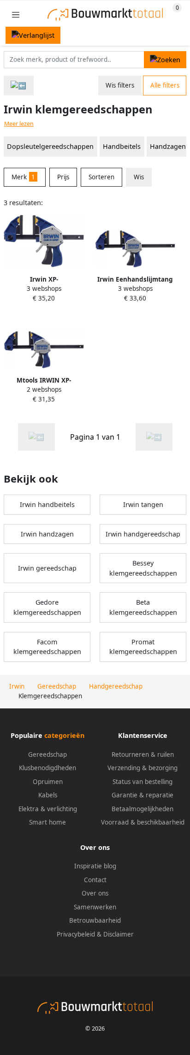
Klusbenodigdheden (47, 768)
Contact (95, 880)
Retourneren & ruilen (143, 754)
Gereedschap (47, 754)
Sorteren (101, 177)
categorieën (64, 735)
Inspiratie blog (95, 866)
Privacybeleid (76, 934)
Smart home (47, 822)
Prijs (63, 177)
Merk (23, 177)
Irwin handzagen (47, 534)
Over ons (95, 893)
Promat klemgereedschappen (143, 646)
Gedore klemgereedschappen (47, 607)
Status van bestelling (142, 782)
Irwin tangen (143, 504)
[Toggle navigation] (16, 14)
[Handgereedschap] (19, 85)
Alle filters (164, 85)
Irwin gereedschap (47, 568)
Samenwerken (95, 907)
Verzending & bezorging (142, 768)
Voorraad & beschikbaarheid (142, 822)
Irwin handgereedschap (143, 534)
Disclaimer (118, 934)
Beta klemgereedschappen (143, 607)
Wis (139, 177)
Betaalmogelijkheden (142, 809)
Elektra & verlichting (47, 809)
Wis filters (120, 85)
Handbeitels (122, 146)
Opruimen (48, 782)
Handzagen (168, 146)
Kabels (47, 795)
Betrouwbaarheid (95, 920)
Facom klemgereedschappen (47, 646)
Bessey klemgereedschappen (143, 568)
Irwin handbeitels (47, 504)
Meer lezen (19, 124)
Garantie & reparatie (142, 795)
